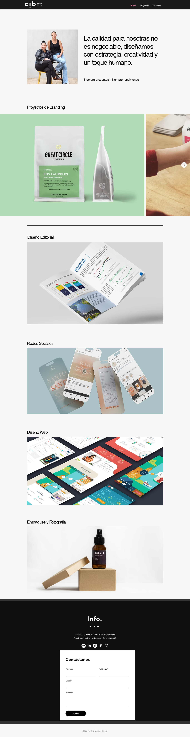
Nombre (69, 669)
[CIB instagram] (106, 646)
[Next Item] (184, 165)
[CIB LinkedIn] (89, 646)
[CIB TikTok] (95, 646)
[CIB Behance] (84, 646)
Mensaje (69, 693)
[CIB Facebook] (101, 646)
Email (68, 681)
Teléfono (103, 669)
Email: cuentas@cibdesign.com (87, 638)
